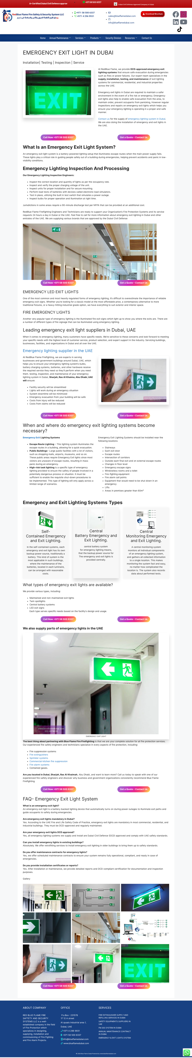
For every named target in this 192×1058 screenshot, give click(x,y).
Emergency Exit (31, 437)
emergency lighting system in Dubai (146, 119)
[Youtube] (183, 22)
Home (43, 37)
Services (79, 37)
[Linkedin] (176, 22)
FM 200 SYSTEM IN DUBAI (110, 1028)
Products (94, 37)
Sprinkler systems (39, 758)
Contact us (104, 119)
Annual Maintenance (59, 37)
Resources (130, 37)
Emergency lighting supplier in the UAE (58, 350)
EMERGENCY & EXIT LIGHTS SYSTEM (115, 1038)
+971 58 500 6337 (71, 1035)
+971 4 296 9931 (71, 1030)
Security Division (113, 37)
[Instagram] (183, 14)
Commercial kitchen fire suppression (49, 761)
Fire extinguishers (39, 754)
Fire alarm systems (39, 764)
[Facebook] (176, 14)
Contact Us (147, 37)
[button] (153, 14)
